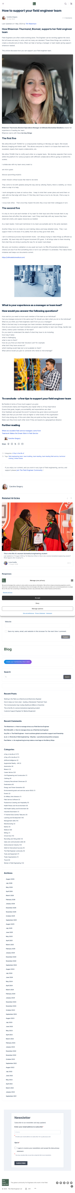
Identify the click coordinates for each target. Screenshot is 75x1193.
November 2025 (11, 912)
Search (7, 672)
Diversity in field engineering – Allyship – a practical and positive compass (34, 737)
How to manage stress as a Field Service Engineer (32, 726)
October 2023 (10, 1010)
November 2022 (11, 1055)
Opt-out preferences (28, 613)
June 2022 (9, 1075)
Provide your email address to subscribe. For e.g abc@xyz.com (33, 1136)
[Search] (66, 4)
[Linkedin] (12, 444)
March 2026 (10, 895)
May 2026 (9, 887)
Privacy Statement (40, 613)
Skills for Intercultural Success (13, 848)
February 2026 (10, 899)
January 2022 (10, 1092)
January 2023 (10, 1047)
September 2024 (11, 965)
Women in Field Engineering (12, 863)
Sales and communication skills (13, 842)
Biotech (6, 769)
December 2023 (11, 1002)
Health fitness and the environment (15, 805)
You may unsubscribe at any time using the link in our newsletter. (33, 1155)
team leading (37, 456)
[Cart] (71, 4)
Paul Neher (7, 740)
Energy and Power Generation (13, 787)
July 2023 (9, 1022)
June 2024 (9, 977)
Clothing (6, 778)
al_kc (5, 737)
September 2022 (11, 1063)
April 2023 (9, 1034)
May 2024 (9, 981)
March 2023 (10, 1039)
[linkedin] (68, 1183)
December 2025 (11, 908)
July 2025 (9, 928)
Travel (6, 860)
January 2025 (10, 953)
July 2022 (9, 1071)
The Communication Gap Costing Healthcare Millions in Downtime (24, 705)
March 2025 (10, 944)
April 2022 (9, 1084)
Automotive (7, 766)
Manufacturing (8, 824)
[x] (72, 1186)
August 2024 (10, 969)
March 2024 (10, 989)
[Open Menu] (3, 3)
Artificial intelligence (10, 760)
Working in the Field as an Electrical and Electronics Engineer (22, 699)
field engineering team (16, 456)
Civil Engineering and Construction (14, 775)
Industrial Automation (10, 811)
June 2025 (9, 932)
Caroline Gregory (12, 17)
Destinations (8, 784)
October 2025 (10, 916)
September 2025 (11, 920)
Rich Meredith (8, 730)
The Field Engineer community (13, 851)
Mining (6, 833)
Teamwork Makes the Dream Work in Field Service (20, 433)
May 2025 (9, 936)
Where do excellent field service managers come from (21, 431)
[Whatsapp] (19, 444)
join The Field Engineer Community (29, 470)
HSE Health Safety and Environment (15, 808)
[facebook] (61, 1183)
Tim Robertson (31, 24)
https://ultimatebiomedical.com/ (13, 257)
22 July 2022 (11, 19)
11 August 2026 (13, 564)
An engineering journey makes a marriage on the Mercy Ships (34, 740)
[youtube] (71, 1183)
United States (18, 458)
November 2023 (11, 1006)
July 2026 (9, 883)
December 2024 (11, 957)
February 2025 (10, 948)
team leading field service (50, 456)
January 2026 (10, 903)
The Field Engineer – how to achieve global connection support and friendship (37, 733)
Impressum (49, 613)
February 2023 (10, 1043)
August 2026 (10, 879)
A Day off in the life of (10, 757)
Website (8, 622)
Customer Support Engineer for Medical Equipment (19, 711)
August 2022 (10, 1067)
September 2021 (11, 1096)
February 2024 (10, 994)
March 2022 (10, 1088)
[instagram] (64, 1183)
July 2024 (9, 973)
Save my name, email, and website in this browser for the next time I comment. (37, 631)
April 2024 (9, 985)
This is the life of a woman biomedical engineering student (25, 553)
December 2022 (11, 1051)
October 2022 (10, 1059)
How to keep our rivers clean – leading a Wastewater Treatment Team (25, 702)
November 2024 (11, 961)
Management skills (9, 820)
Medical (6, 830)
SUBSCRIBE (21, 1163)
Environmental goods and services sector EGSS (18, 790)
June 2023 (9, 1026)
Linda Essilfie (12, 562)
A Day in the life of (18, 453)
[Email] (22, 444)
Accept (37, 598)
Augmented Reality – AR (11, 763)
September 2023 (11, 1014)
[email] (57, 1183)
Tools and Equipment (10, 854)
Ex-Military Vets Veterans (11, 796)
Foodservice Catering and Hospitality (15, 802)
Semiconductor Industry (11, 845)
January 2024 (10, 998)
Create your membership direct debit (18, 662)
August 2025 (10, 924)
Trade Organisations (10, 857)
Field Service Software (11, 799)
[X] (15, 444)
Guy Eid (6, 733)
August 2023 (10, 1018)
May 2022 (9, 1080)
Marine (6, 827)
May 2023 (9, 1030)
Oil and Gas (7, 836)
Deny (37, 603)
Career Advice (8, 772)
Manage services (7, 592)
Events (6, 793)
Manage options (37, 609)
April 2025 (9, 940)
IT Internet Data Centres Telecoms (14, 814)
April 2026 (9, 891)
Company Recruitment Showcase (14, 781)
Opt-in (16, 1142)
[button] (72, 580)
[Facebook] (8, 444)
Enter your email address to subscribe (28, 1127)
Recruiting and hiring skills (12, 839)
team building (28, 456)
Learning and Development (12, 817)
